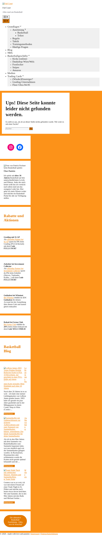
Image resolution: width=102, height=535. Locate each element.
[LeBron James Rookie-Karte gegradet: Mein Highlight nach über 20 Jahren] (13, 375)
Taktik (15, 41)
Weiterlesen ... (9, 414)
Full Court (6, 8)
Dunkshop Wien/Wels (23, 61)
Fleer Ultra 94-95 (21, 84)
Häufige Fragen (20, 47)
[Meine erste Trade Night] (13, 473)
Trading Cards (14, 76)
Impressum (35, 534)
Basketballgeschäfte (17, 55)
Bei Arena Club (10, 324)
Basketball (22, 32)
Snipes (15, 67)
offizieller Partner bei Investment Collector (13, 269)
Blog (9, 49)
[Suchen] (31, 128)
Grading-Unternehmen (23, 82)
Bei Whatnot (9, 298)
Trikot (20, 35)
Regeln (16, 38)
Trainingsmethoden (22, 44)
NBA (10, 52)
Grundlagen (13, 26)
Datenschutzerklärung (49, 534)
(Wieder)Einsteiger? (22, 79)
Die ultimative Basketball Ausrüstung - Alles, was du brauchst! (15, 521)
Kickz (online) (19, 58)
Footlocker (17, 64)
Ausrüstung (18, 29)
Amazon (16, 70)
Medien (11, 73)
